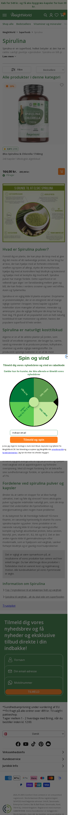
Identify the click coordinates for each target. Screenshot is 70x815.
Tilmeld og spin (33, 439)
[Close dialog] (67, 356)
